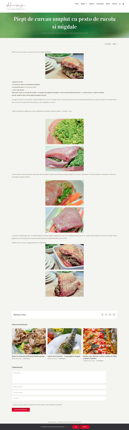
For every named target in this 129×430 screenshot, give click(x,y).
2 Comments (26, 358)
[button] (123, 3)
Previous (108, 44)
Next (114, 44)
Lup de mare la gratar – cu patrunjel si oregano (64, 341)
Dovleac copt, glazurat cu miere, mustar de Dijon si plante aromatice (100, 341)
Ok (76, 427)
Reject (85, 427)
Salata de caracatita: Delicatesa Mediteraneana (29, 341)
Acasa (48, 33)
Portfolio (52, 33)
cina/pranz (58, 33)
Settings (67, 427)
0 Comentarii (99, 361)
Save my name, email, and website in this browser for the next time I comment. (38, 405)
